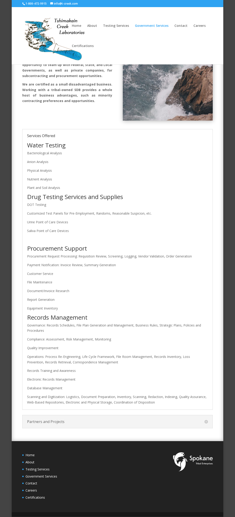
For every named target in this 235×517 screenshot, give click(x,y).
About (92, 26)
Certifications (83, 46)
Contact (180, 26)
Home (76, 26)
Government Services (151, 26)
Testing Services (116, 26)
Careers (199, 26)
